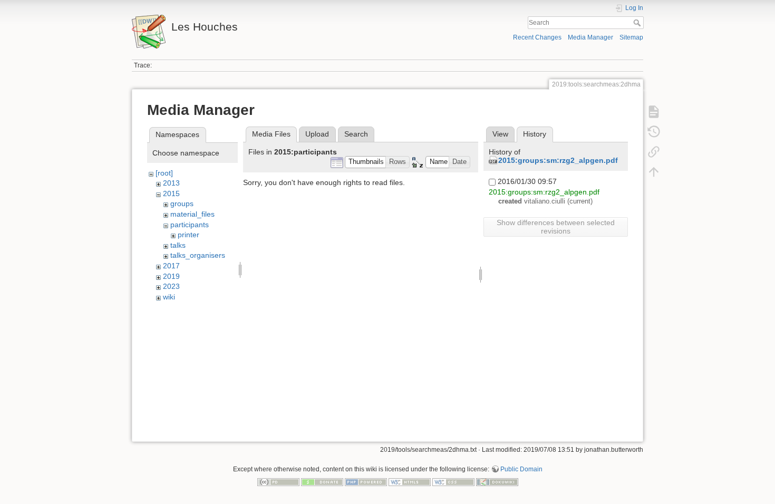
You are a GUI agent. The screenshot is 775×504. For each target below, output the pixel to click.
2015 (171, 193)
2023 (171, 286)
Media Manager (590, 37)
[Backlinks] (654, 152)
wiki (169, 297)
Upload (317, 134)
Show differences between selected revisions (556, 226)
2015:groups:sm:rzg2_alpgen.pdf (558, 160)
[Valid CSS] (453, 481)
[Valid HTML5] (410, 481)
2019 (171, 276)
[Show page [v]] (654, 112)
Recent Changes (537, 37)
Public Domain (521, 469)
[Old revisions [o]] (654, 132)
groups (181, 203)
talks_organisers (197, 255)
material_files (192, 214)
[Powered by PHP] (366, 481)
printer (188, 234)
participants (189, 224)
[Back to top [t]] (654, 172)
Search (638, 22)
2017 (171, 265)
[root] (164, 173)
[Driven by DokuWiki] (497, 481)
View (500, 134)
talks (178, 245)
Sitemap (631, 37)
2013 (171, 183)
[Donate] (322, 481)
